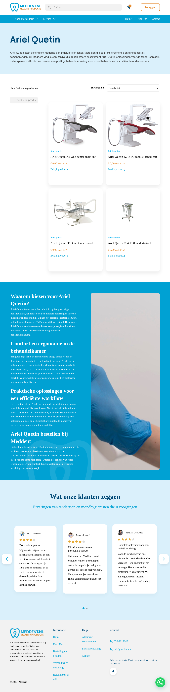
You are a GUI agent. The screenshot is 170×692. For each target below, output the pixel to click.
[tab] (84, 608)
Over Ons (142, 18)
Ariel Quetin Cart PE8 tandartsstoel (129, 243)
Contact (156, 18)
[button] (160, 682)
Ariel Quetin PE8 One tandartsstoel (71, 243)
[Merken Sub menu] (54, 19)
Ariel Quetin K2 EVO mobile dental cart (132, 156)
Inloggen (150, 7)
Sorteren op (97, 87)
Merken (47, 18)
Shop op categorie (24, 18)
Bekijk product (58, 169)
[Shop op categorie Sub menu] (37, 19)
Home (128, 18)
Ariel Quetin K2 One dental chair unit (73, 156)
